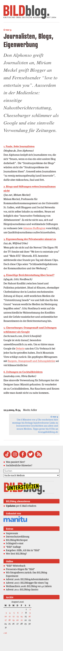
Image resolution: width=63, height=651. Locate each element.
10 (6, 616)
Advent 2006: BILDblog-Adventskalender (27, 579)
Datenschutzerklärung (17, 536)
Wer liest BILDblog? (16, 553)
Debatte (20, 348)
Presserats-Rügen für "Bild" (20, 569)
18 (9, 620)
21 (22, 620)
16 (30, 616)
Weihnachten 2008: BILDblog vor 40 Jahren (29, 586)
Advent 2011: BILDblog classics (22, 589)
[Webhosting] (15, 521)
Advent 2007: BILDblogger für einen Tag (27, 582)
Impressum (12, 533)
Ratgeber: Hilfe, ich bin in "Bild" (23, 550)
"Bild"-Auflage (13, 546)
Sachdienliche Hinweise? (19, 465)
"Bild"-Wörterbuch (15, 565)
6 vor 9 (7, 29)
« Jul (5, 633)
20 (17, 620)
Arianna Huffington (34, 228)
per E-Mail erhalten (21, 505)
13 (18, 616)
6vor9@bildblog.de (48, 432)
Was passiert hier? (15, 462)
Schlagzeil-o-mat (14, 543)
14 (21, 616)
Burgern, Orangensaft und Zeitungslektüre (31, 361)
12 (14, 616)
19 (13, 620)
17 (6, 620)
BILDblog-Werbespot (17, 540)
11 (9, 616)
